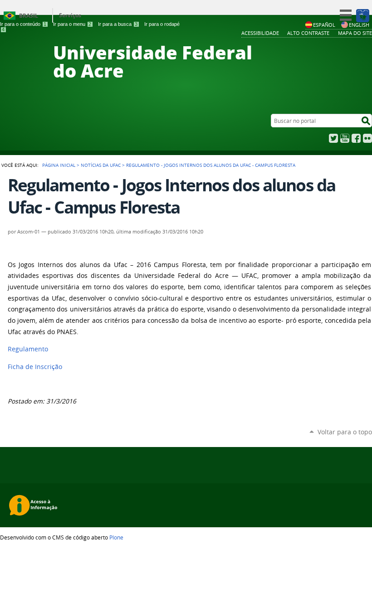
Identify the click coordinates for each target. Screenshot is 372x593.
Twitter (333, 138)
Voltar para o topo (345, 432)
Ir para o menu (72, 24)
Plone (116, 537)
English (359, 24)
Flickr (367, 138)
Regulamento (28, 349)
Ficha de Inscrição (35, 367)
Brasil (28, 15)
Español (324, 24)
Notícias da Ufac (101, 165)
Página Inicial (58, 165)
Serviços (70, 15)
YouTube (344, 138)
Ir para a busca (117, 24)
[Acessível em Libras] (362, 15)
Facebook (356, 138)
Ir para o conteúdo (23, 24)
